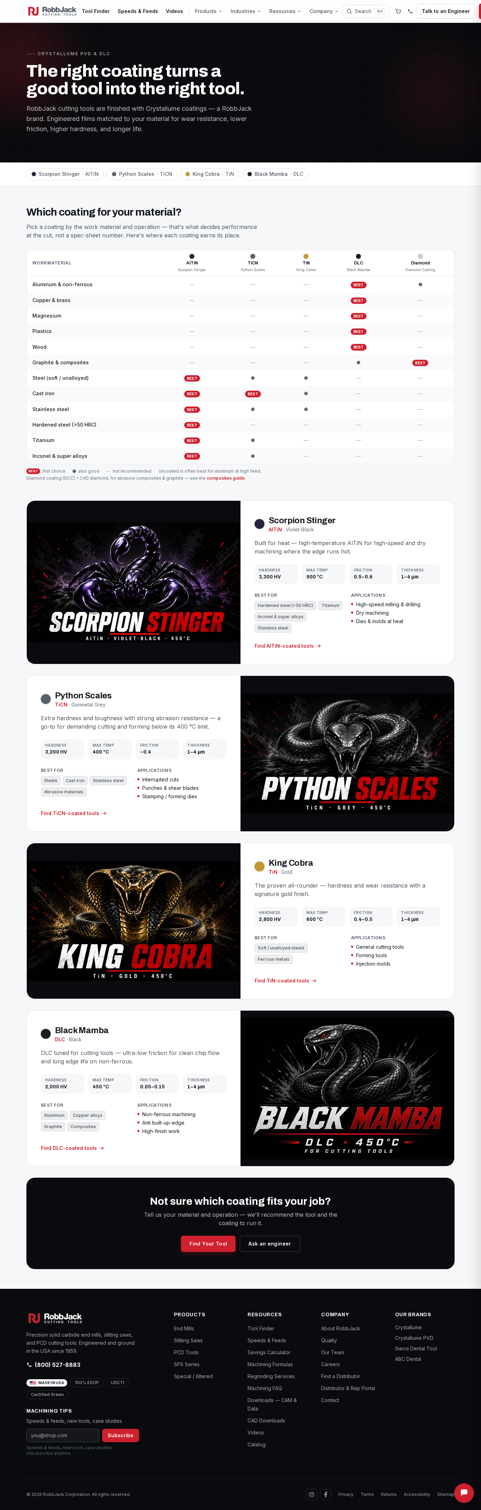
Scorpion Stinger (69, 174)
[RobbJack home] (52, 11)
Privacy (346, 1494)
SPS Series (187, 1364)
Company (321, 11)
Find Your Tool (208, 1244)
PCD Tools (186, 1352)
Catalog (257, 1444)
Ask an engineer (270, 1244)
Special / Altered (193, 1376)
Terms (367, 1494)
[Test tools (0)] (398, 11)
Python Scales (145, 174)
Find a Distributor (340, 1376)
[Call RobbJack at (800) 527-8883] (410, 11)
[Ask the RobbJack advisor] (464, 1493)
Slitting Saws (188, 1340)
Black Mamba (279, 174)
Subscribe (120, 1435)
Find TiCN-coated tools (70, 813)
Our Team (332, 1352)
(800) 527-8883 (57, 1364)
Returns (389, 1494)
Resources (282, 11)
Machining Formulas (270, 1364)
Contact (330, 1400)
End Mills (184, 1328)
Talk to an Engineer (446, 11)
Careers (330, 1364)
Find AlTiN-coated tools (284, 646)
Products (206, 11)
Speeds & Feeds (138, 11)
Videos (174, 11)
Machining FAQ (265, 1388)
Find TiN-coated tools (282, 981)
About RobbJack (340, 1328)
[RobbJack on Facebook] (325, 1494)
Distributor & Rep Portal (348, 1388)
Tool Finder (96, 11)
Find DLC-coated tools (69, 1148)
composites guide (226, 477)
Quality (329, 1340)
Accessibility (417, 1494)
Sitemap (446, 1494)
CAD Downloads (266, 1420)
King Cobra (213, 174)
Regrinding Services (271, 1376)
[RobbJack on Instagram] (311, 1494)
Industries (243, 11)
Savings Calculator (269, 1352)
